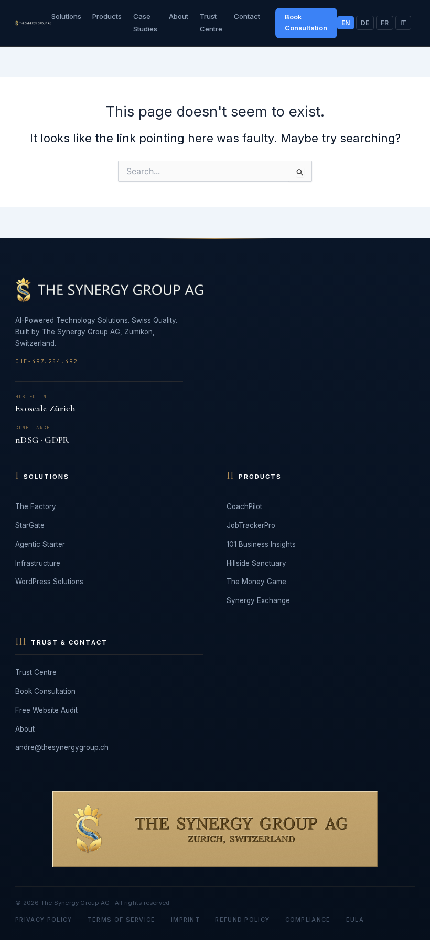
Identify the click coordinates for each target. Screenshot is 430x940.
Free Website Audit (46, 710)
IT (403, 23)
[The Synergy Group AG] (33, 23)
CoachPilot (244, 506)
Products (107, 16)
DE (365, 23)
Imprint (185, 919)
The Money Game (256, 581)
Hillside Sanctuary (256, 563)
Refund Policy (242, 919)
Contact (247, 16)
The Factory (35, 506)
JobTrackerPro (251, 525)
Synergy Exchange (258, 600)
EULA (355, 919)
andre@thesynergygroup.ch (62, 747)
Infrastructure (37, 563)
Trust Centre (36, 672)
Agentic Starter (40, 544)
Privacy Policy (43, 919)
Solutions (66, 16)
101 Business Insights (261, 544)
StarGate (30, 525)
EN (345, 23)
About (178, 16)
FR (385, 23)
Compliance (308, 919)
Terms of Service (122, 919)
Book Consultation (306, 22)
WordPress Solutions (49, 581)
